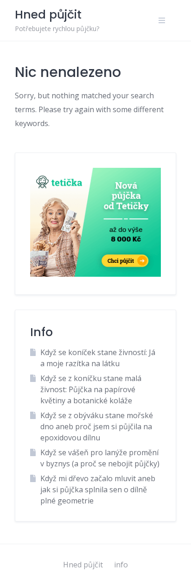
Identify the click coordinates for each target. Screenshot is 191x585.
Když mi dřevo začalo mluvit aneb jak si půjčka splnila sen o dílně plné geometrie (97, 489)
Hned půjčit (83, 565)
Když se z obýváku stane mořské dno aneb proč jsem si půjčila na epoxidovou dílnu (96, 426)
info (121, 565)
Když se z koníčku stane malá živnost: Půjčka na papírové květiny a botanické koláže (90, 389)
